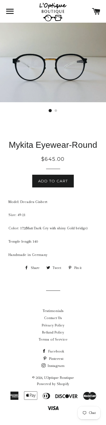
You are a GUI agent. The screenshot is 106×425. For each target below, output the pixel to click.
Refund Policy (53, 332)
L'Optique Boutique (59, 377)
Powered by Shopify (53, 384)
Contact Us (53, 318)
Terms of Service (53, 339)
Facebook (55, 351)
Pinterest (55, 358)
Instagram (55, 366)
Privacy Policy (53, 325)
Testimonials (53, 311)
